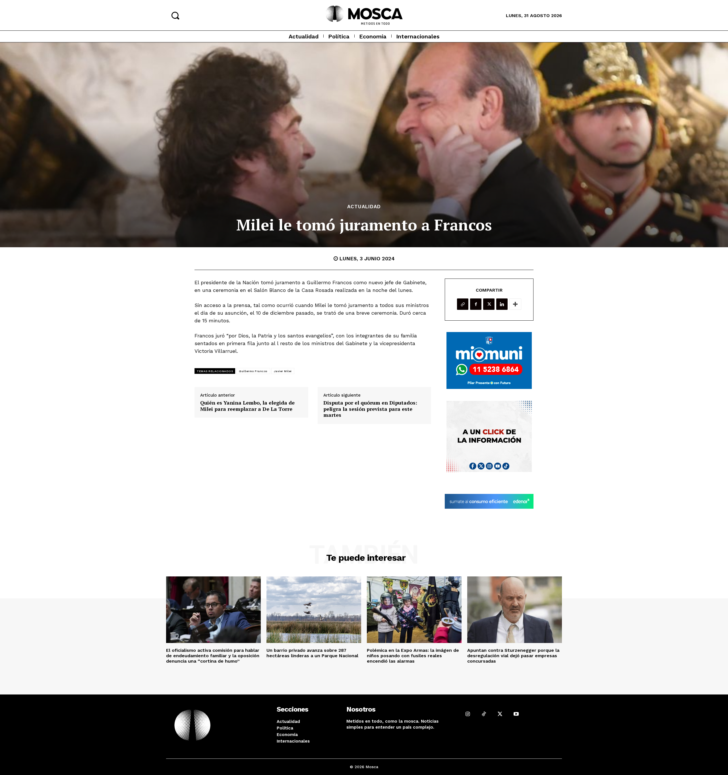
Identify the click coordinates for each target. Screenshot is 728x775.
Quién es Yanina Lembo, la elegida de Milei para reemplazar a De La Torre (247, 406)
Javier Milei (283, 371)
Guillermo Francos (253, 371)
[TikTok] (484, 714)
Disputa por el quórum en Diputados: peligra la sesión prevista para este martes (370, 409)
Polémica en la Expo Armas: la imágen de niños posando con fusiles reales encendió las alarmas (413, 656)
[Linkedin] (502, 304)
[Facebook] (475, 304)
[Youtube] (516, 714)
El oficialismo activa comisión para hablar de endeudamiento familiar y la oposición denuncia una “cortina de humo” (212, 656)
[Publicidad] (489, 360)
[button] (175, 15)
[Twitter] (489, 304)
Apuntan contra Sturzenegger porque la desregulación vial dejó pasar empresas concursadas (513, 656)
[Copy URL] (462, 304)
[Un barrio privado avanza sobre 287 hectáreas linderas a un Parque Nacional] (313, 609)
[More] (515, 304)
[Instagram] (467, 714)
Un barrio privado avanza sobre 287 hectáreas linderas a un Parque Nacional (312, 653)
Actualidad (364, 206)
